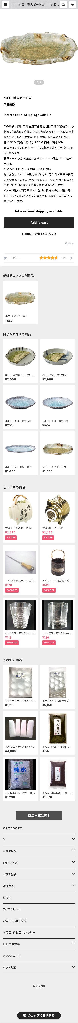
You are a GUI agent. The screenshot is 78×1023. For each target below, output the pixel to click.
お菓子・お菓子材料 (15, 920)
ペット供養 (9, 967)
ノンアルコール (12, 955)
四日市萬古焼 (11, 944)
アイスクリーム (12, 909)
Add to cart (39, 222)
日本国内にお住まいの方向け (39, 234)
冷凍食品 (8, 886)
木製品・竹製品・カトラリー (19, 932)
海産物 (7, 897)
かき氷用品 (10, 851)
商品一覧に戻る (39, 815)
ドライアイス (10, 862)
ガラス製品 (9, 874)
